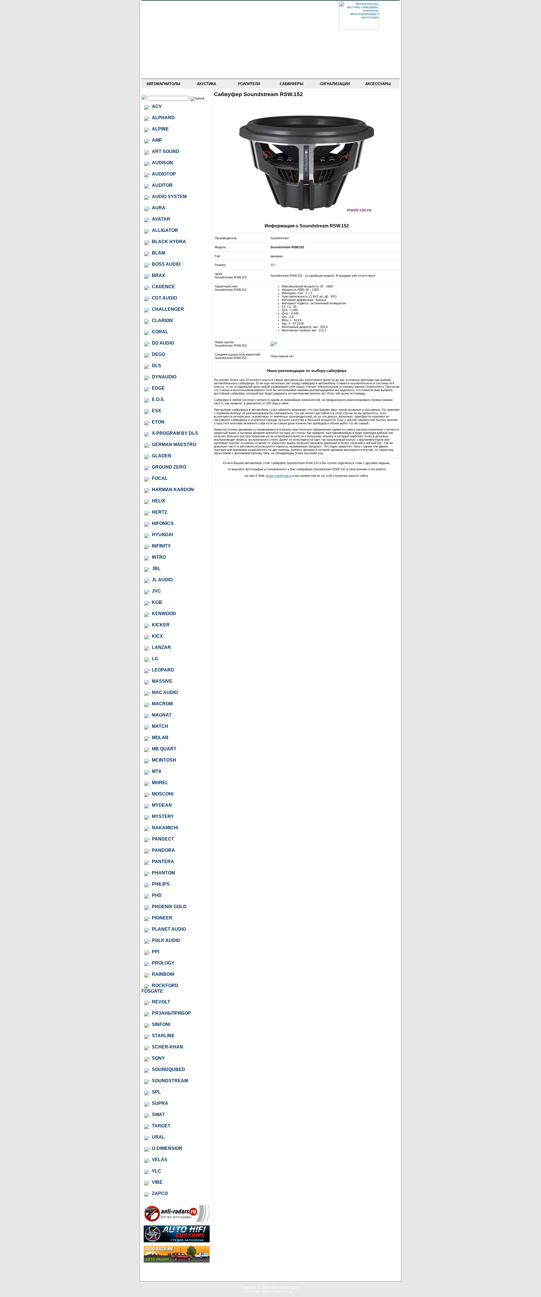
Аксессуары (378, 84)
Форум (163, 31)
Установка (163, 55)
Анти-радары (163, 64)
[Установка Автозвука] (177, 1241)
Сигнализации (335, 84)
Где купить (163, 39)
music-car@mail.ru (279, 475)
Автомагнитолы (163, 84)
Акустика (206, 84)
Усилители (249, 84)
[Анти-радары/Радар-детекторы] (177, 1221)
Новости (163, 15)
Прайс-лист (163, 23)
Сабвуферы (291, 84)
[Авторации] (177, 1261)
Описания (163, 47)
